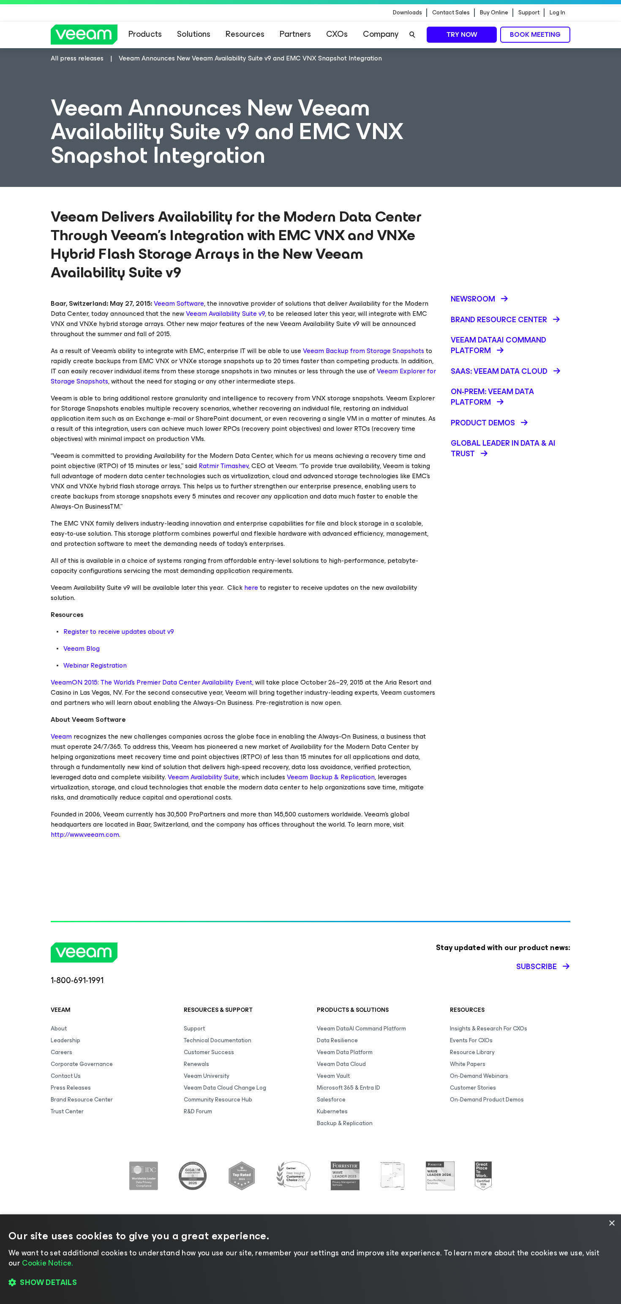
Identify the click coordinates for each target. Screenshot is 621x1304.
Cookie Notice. (47, 1263)
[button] (310, 1283)
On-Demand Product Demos (487, 1099)
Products (145, 34)
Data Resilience (337, 1040)
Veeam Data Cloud (341, 1064)
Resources (245, 34)
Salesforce (331, 1099)
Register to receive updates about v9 (118, 631)
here (251, 587)
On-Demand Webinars (479, 1076)
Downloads (407, 12)
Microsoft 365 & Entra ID (348, 1088)
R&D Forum (198, 1111)
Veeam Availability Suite (203, 777)
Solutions (193, 34)
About (59, 1028)
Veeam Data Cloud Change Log (225, 1088)
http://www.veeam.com (85, 834)
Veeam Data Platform (345, 1052)
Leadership (65, 1040)
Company (380, 34)
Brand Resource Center (82, 1099)
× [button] (611, 1223)
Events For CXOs (471, 1040)
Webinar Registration (95, 665)
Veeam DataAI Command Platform (361, 1028)
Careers (61, 1052)
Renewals (196, 1064)
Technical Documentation (217, 1040)
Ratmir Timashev (223, 465)
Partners (295, 34)
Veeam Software (179, 303)
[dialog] (310, 1259)
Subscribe (536, 966)
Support (528, 12)
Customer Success (209, 1052)
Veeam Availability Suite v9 (225, 313)
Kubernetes (332, 1111)
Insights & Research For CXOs (488, 1028)
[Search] (412, 34)
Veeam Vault (333, 1076)
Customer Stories (473, 1088)
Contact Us (66, 1076)
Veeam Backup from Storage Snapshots (363, 350)
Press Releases (71, 1088)
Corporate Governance (82, 1064)
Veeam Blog (81, 648)
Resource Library (472, 1052)
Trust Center (67, 1111)
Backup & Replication (345, 1123)
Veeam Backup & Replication (331, 777)
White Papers (467, 1064)
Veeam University (206, 1076)
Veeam (61, 736)
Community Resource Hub (218, 1099)
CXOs (337, 34)
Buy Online (494, 12)
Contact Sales (451, 12)
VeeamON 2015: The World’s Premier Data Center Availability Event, (152, 682)
